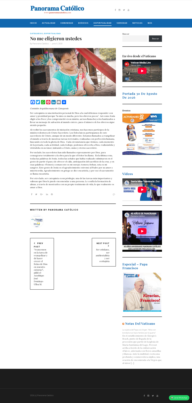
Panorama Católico (41, 44)
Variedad (122, 23)
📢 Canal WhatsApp (179, 398)
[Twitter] (124, 10)
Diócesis (83, 23)
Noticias (137, 23)
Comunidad (66, 23)
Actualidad (48, 23)
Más (150, 23)
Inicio (33, 23)
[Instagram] (119, 10)
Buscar (125, 34)
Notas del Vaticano (140, 323)
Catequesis (36, 33)
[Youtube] (128, 10)
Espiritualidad (103, 23)
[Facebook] (115, 10)
